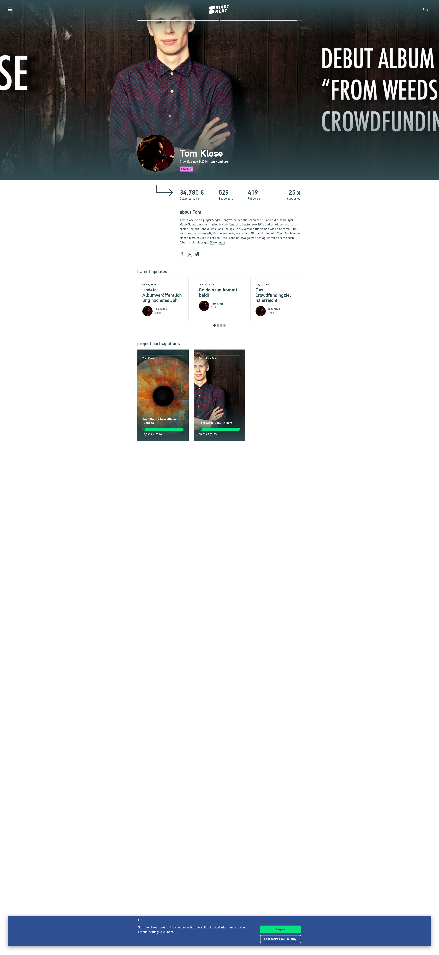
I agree (280, 929)
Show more (218, 242)
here (170, 932)
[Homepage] (219, 9)
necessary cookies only (280, 939)
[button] (214, 325)
